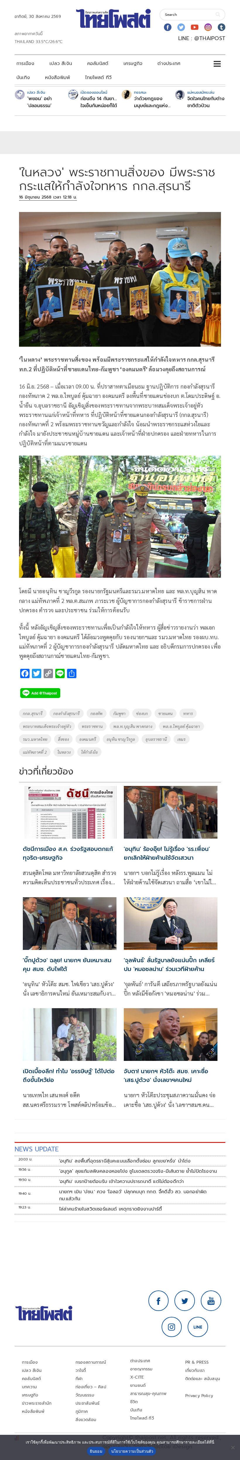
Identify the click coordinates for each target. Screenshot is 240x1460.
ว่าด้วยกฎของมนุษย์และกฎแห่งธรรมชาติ (151, 102)
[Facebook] (167, 27)
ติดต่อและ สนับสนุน (202, 1379)
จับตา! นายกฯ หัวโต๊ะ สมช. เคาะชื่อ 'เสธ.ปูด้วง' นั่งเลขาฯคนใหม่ (166, 1075)
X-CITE (137, 1377)
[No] (233, 1447)
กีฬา (79, 1379)
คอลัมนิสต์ (97, 63)
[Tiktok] (221, 27)
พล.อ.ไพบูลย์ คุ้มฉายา (181, 726)
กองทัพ (96, 713)
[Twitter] (181, 27)
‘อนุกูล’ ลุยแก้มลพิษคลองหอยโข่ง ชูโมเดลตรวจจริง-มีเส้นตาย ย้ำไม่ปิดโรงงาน (138, 1171)
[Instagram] (208, 27)
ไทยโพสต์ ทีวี (98, 77)
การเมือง (25, 63)
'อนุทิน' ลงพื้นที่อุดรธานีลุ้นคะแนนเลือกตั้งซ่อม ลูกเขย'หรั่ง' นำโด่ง (125, 1161)
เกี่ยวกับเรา (195, 1370)
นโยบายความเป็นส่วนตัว (132, 1451)
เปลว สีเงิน (60, 63)
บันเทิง (23, 77)
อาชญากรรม (141, 1369)
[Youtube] (194, 27)
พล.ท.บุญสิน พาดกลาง (132, 726)
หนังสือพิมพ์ (57, 77)
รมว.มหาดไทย (35, 739)
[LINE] (198, 1327)
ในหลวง (64, 752)
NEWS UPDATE (37, 1149)
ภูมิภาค (82, 1411)
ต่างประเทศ (168, 63)
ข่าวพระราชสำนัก (37, 1403)
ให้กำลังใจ (89, 752)
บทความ (29, 1387)
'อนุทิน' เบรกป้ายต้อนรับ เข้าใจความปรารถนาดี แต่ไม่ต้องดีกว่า (121, 1181)
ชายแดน (165, 713)
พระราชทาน (92, 726)
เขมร (181, 739)
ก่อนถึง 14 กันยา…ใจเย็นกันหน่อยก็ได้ (98, 102)
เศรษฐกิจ (133, 63)
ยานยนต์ (137, 1385)
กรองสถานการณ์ (91, 1362)
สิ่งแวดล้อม (86, 1420)
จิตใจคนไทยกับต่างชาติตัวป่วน (205, 102)
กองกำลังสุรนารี (66, 713)
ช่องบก (142, 713)
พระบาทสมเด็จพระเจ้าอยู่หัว (47, 726)
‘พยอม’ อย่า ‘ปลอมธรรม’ (39, 102)
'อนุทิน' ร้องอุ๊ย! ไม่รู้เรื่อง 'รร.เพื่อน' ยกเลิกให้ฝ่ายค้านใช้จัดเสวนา (167, 853)
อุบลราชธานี (156, 739)
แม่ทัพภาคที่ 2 (35, 752)
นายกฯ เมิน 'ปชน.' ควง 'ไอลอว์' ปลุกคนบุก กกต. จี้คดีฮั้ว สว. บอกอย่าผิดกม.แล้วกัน (133, 1195)
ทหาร (188, 713)
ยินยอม (96, 1451)
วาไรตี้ (81, 1370)
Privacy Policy (199, 1396)
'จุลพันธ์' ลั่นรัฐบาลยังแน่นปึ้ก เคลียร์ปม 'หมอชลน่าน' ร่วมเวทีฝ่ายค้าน (169, 964)
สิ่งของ (63, 739)
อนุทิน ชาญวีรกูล (121, 739)
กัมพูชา (119, 713)
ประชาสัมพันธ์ (88, 1403)
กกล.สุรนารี (33, 713)
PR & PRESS (197, 1362)
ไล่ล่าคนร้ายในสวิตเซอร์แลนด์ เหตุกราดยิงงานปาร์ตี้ (110, 1209)
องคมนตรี (87, 739)
